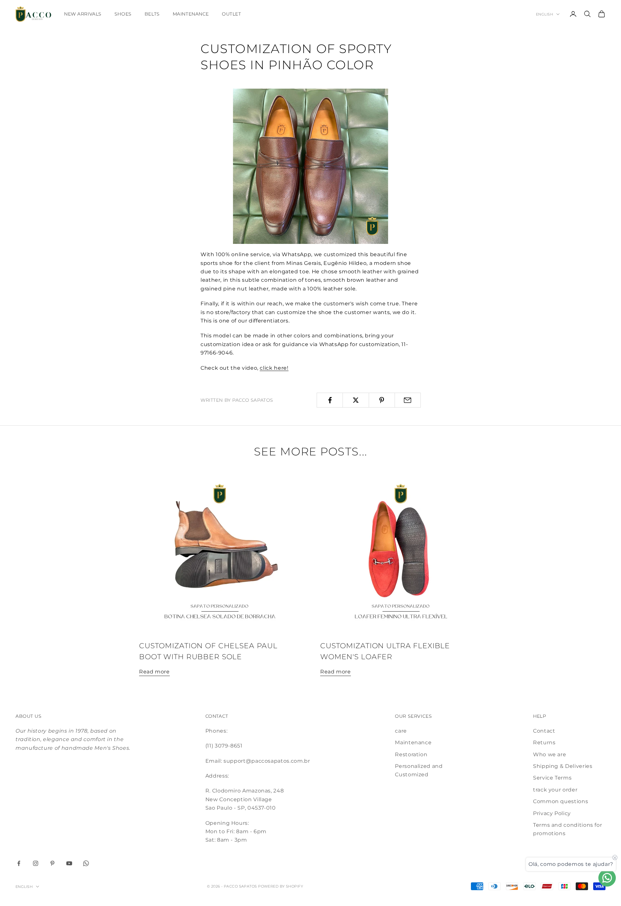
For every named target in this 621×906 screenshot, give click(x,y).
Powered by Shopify (280, 886)
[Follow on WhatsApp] (86, 863)
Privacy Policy (552, 813)
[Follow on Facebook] (19, 863)
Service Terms (552, 778)
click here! (274, 368)
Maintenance (191, 14)
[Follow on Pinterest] (52, 863)
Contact (544, 731)
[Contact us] (607, 878)
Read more (154, 672)
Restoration (411, 754)
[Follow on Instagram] (35, 863)
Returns (544, 742)
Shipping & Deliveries (562, 766)
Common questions (560, 801)
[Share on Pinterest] (382, 400)
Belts (152, 14)
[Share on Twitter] (355, 400)
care (401, 731)
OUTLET (231, 14)
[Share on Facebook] (330, 400)
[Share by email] (407, 400)
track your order (555, 790)
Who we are (549, 754)
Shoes (123, 14)
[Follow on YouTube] (69, 863)
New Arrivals (83, 14)
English (544, 14)
